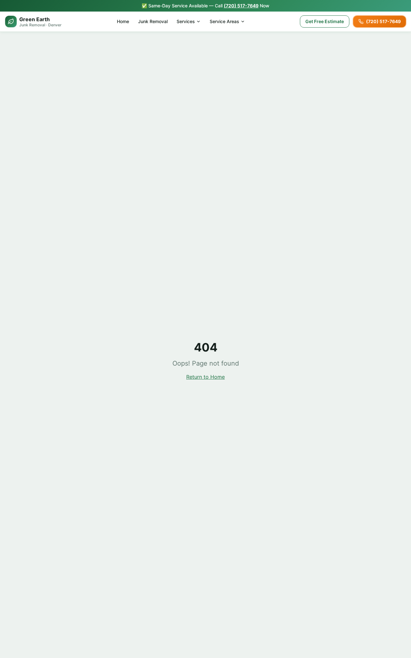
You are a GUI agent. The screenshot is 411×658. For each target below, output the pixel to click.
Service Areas (224, 21)
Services (186, 21)
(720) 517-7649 (241, 5)
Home (123, 21)
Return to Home (205, 377)
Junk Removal (153, 21)
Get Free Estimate (324, 21)
